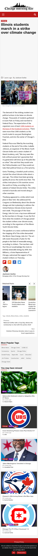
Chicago (4, 21)
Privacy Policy (19, 542)
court (21, 355)
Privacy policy (21, 552)
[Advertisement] (19, 55)
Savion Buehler (8, 500)
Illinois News (15, 316)
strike (21, 316)
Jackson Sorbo (20, 77)
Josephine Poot (8, 467)
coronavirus (5, 351)
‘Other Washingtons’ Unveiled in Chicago (17, 463)
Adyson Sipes (8, 401)
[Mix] (9, 262)
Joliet (22, 358)
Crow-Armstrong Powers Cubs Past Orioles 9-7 (19, 431)
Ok (13, 552)
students (26, 316)
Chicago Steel (6, 362)
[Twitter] (19, 262)
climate (8, 316)
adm (5, 434)
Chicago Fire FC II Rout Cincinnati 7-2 (16, 529)
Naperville (15, 355)
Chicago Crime (15, 347)
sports (13, 351)
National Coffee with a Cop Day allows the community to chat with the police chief (18, 323)
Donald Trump (6, 355)
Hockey (28, 358)
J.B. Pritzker (5, 358)
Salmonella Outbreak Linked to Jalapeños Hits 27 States (19, 397)
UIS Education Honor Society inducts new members (18, 304)
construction (15, 358)
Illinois (4, 391)
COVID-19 (24, 347)
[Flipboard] (4, 262)
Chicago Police (21, 351)
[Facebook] (14, 262)
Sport (16, 426)
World (14, 391)
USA (9, 391)
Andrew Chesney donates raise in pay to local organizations (20, 331)
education (28, 355)
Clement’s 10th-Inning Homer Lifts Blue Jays (18, 496)
